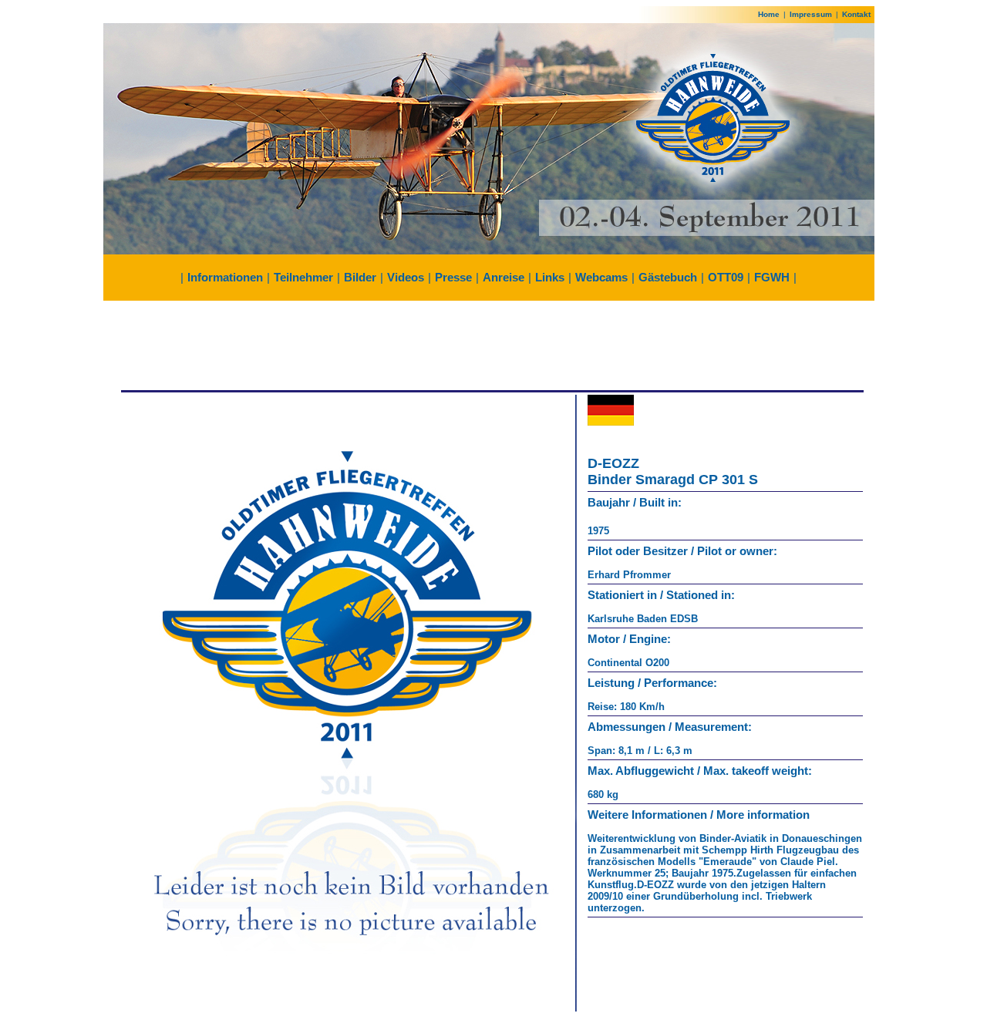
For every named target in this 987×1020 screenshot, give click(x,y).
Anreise (503, 277)
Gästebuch (667, 277)
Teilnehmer (303, 277)
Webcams (601, 277)
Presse (453, 277)
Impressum (811, 14)
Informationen (225, 277)
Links (549, 277)
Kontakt (856, 14)
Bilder (360, 277)
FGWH (772, 277)
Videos (405, 277)
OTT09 (725, 277)
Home (769, 14)
